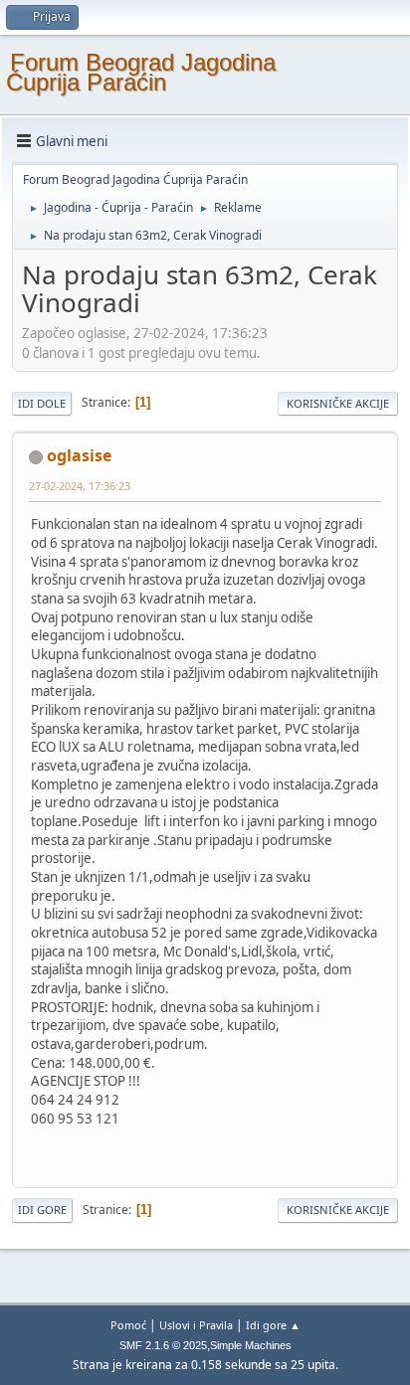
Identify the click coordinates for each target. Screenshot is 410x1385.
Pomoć (128, 1324)
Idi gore (42, 1209)
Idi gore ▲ (273, 1324)
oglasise (79, 455)
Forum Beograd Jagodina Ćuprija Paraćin (141, 72)
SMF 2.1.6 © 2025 (163, 1345)
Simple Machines (251, 1345)
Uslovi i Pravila (196, 1324)
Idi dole (42, 403)
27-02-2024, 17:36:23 (79, 485)
